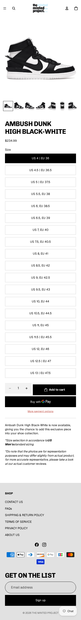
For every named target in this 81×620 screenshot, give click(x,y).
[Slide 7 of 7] (72, 106)
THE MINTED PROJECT (45, 613)
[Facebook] (36, 544)
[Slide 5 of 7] (51, 106)
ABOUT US (12, 535)
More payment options (40, 411)
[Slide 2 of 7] (18, 106)
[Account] (66, 8)
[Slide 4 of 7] (40, 106)
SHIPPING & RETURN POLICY (24, 515)
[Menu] (5, 8)
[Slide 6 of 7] (62, 106)
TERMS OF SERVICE (18, 522)
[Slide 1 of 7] (8, 106)
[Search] (13, 8)
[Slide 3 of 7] (29, 106)
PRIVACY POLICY (16, 528)
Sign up (40, 600)
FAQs (8, 508)
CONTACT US (14, 502)
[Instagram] (44, 544)
